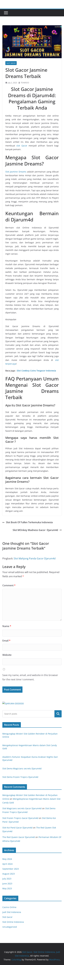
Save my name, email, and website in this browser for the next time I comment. (30, 677)
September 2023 (10, 868)
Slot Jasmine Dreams (15, 171)
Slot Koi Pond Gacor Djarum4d (17, 827)
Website (6, 655)
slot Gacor (21, 145)
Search (58, 713)
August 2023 (8, 873)
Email (6, 640)
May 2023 (7, 888)
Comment (8, 585)
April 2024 (7, 863)
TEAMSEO (25, 82)
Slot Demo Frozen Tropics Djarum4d (20, 777)
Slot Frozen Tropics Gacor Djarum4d (20, 818)
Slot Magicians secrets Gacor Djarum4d (22, 808)
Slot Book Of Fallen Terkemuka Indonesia (29, 522)
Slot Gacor (11, 63)
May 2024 (7, 859)
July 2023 (6, 878)
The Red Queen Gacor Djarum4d (18, 837)
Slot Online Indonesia (13, 922)
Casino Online (9, 907)
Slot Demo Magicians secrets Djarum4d (22, 768)
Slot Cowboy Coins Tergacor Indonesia (36, 370)
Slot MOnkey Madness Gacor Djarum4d (35, 530)
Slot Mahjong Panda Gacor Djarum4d (35, 558)
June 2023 (7, 883)
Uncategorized (9, 926)
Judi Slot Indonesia (11, 912)
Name (6, 626)
